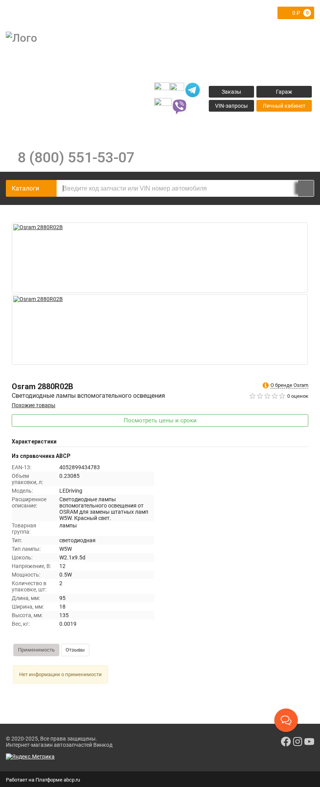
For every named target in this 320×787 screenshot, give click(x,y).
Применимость (36, 650)
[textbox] (185, 188)
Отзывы (75, 650)
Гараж (284, 92)
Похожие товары (33, 405)
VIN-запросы (231, 106)
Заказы (231, 92)
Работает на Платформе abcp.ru (43, 780)
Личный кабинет (284, 106)
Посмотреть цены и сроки (160, 420)
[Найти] (306, 188)
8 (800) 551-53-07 (76, 157)
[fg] (76, 90)
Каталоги (25, 188)
